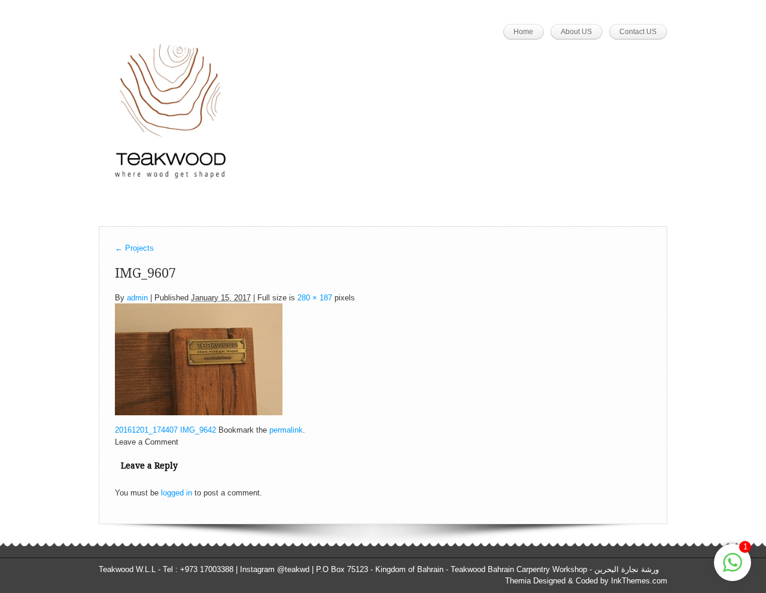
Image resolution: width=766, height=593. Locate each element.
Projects (134, 248)
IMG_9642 (198, 429)
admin (137, 297)
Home (523, 32)
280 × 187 (314, 297)
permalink (286, 429)
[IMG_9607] (198, 358)
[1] (732, 569)
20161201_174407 (146, 429)
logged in (176, 492)
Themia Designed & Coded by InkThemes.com (586, 580)
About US (576, 32)
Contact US (637, 32)
